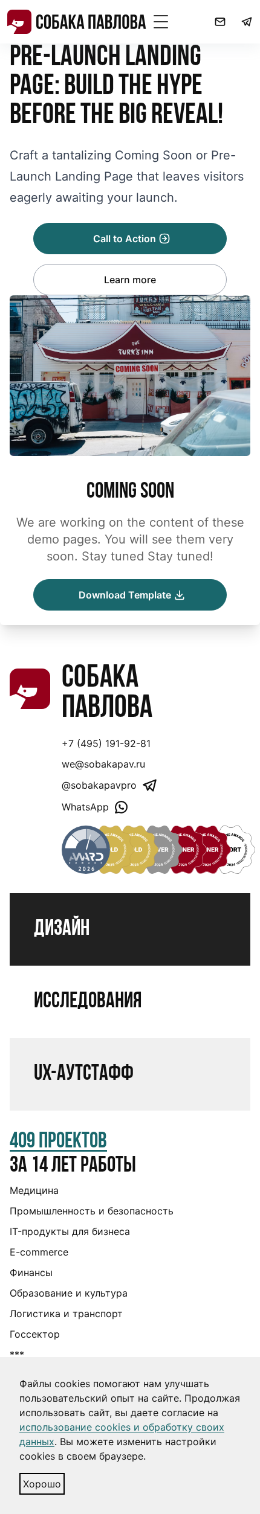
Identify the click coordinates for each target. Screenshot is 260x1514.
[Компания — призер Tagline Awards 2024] (134, 850)
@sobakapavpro (99, 785)
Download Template (125, 595)
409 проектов (58, 1142)
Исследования (87, 1002)
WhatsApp (85, 807)
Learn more (130, 280)
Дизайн (61, 929)
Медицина (34, 1190)
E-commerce (39, 1252)
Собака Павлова (107, 694)
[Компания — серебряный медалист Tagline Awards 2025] (158, 850)
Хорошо (42, 1484)
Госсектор (35, 1334)
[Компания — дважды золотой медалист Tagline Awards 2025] (110, 850)
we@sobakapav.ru (103, 764)
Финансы (31, 1272)
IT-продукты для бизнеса (70, 1231)
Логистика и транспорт (66, 1313)
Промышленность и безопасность (92, 1211)
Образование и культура (69, 1293)
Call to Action (124, 239)
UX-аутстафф (84, 1074)
